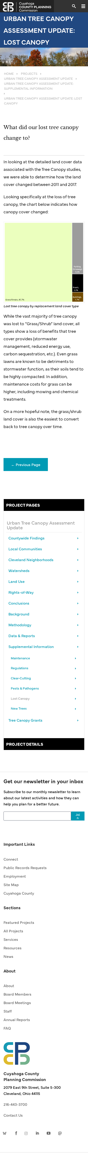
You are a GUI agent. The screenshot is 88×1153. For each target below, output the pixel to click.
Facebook (16, 1133)
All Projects (13, 930)
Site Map (11, 884)
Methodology (19, 624)
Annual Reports (17, 1019)
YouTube (48, 1133)
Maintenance (20, 658)
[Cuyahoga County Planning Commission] (27, 6)
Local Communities (25, 548)
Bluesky (5, 1133)
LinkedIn (37, 1133)
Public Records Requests (25, 867)
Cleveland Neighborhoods (31, 559)
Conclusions (18, 603)
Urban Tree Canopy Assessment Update (41, 524)
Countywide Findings (26, 537)
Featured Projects (19, 922)
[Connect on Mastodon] (59, 1133)
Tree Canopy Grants (25, 720)
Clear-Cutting (21, 678)
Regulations (19, 667)
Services (11, 939)
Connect (11, 859)
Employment (15, 876)
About (9, 985)
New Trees (19, 708)
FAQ (7, 1028)
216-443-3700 (15, 1104)
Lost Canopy (20, 698)
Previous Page (25, 464)
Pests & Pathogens (25, 688)
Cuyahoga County (19, 893)
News (8, 956)
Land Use (16, 581)
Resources (13, 947)
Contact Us (13, 1115)
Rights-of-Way (21, 592)
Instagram (27, 1133)
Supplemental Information (31, 646)
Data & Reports (21, 635)
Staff (8, 1011)
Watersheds (19, 570)
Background (18, 613)
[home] (17, 1051)
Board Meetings (17, 1002)
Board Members (17, 994)
